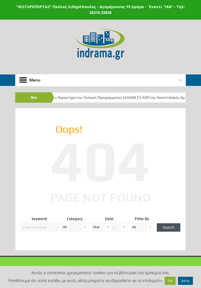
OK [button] (170, 280)
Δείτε (185, 280)
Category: (75, 218)
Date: (109, 218)
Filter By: (142, 218)
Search (169, 227)
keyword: (40, 218)
